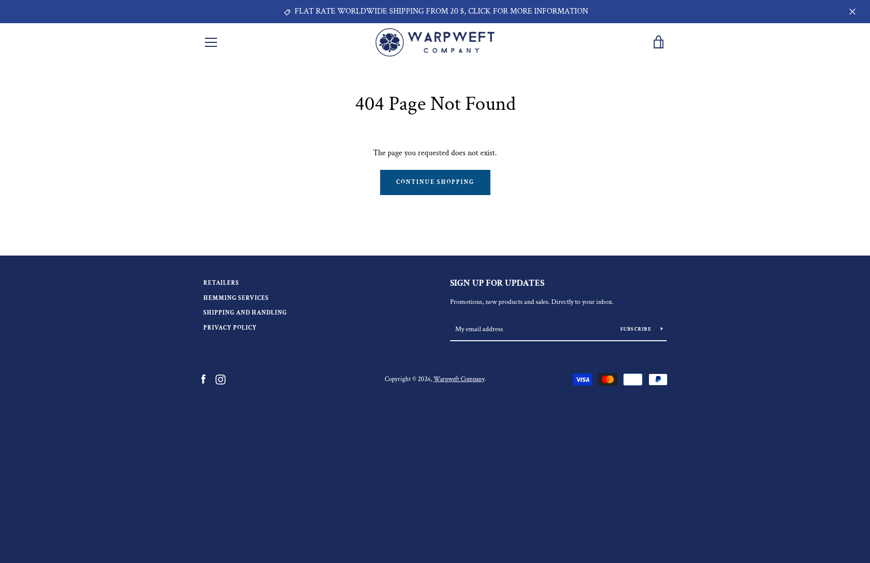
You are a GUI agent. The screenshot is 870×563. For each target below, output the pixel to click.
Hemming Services (236, 298)
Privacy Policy (230, 328)
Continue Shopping (435, 182)
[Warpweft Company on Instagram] (220, 378)
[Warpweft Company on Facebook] (203, 378)
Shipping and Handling (245, 313)
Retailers (221, 283)
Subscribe (637, 329)
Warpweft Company (458, 379)
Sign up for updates (497, 283)
